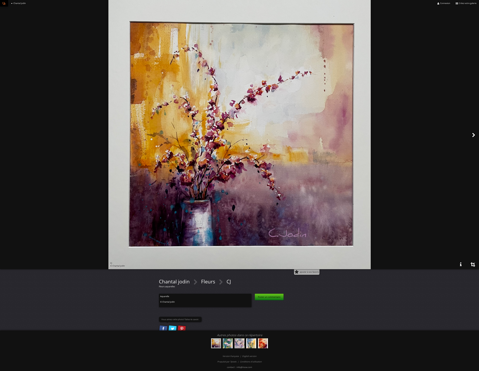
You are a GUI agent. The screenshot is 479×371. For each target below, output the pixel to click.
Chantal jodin (175, 281)
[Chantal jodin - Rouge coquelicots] (263, 343)
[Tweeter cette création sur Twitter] (173, 328)
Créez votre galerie (467, 3)
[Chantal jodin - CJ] (216, 343)
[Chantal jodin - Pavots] (251, 343)
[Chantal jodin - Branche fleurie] (239, 343)
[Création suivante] (473, 135)
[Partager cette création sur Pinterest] (182, 328)
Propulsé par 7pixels (227, 361)
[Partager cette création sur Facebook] (163, 328)
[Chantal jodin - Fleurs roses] (228, 343)
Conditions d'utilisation (251, 361)
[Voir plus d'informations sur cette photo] (460, 264)
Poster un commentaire (269, 297)
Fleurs (208, 281)
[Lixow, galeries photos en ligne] (4, 3)
